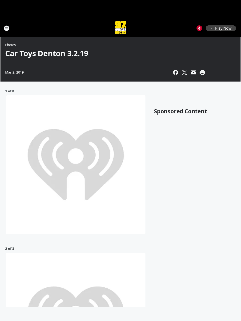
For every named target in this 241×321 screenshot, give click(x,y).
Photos (10, 45)
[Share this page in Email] (193, 72)
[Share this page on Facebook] (175, 72)
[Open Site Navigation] (6, 28)
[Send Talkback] (199, 28)
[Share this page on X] (184, 72)
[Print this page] (202, 72)
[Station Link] (120, 28)
